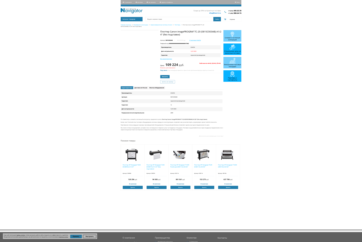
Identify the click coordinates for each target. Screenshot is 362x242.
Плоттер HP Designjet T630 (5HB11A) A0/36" (203, 166)
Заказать (165, 77)
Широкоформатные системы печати (161, 25)
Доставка (140, 2)
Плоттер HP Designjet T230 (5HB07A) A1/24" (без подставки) (155, 167)
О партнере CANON (195, 40)
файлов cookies (63, 237)
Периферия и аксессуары (140, 25)
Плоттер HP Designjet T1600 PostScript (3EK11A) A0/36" (179, 166)
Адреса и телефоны (167, 2)
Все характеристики (166, 59)
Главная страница (126, 25)
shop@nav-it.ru (215, 13)
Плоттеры (177, 25)
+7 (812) (234, 11)
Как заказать (152, 2)
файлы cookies (21, 235)
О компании (128, 2)
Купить (133, 187)
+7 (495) (234, 13)
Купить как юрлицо (167, 82)
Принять (76, 236)
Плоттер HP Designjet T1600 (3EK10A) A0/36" (227, 166)
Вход (238, 2)
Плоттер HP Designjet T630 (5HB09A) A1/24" (132, 166)
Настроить (90, 236)
